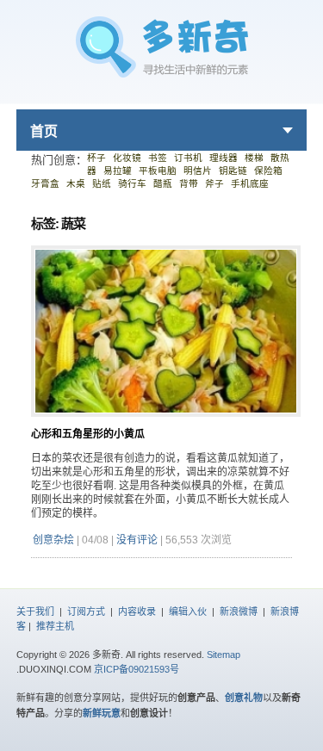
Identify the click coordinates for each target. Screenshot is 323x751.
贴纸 (101, 183)
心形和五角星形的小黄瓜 (88, 434)
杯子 (96, 157)
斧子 (214, 183)
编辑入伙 (188, 611)
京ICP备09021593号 (136, 669)
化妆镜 (127, 157)
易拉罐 (117, 170)
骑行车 (132, 183)
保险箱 (268, 170)
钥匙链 (233, 170)
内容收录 (137, 611)
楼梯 (254, 157)
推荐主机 (55, 626)
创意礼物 (244, 697)
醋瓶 (162, 183)
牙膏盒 (45, 183)
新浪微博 (239, 611)
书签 (157, 157)
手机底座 (250, 183)
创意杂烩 (53, 540)
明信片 (197, 170)
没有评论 (137, 540)
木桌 (75, 183)
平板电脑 (158, 170)
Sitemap (223, 654)
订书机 (188, 157)
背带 (188, 183)
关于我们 (35, 611)
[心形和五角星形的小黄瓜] (166, 423)
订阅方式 (86, 611)
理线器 (223, 157)
